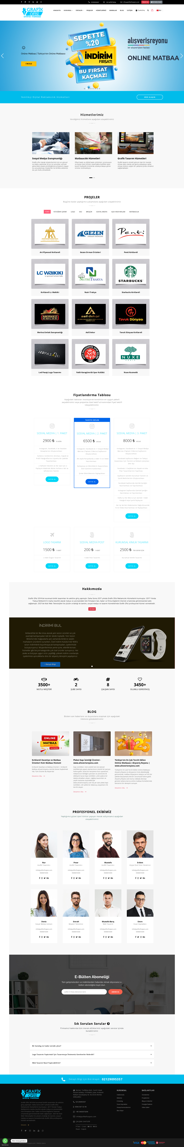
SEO (80, 212)
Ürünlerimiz (145, 1095)
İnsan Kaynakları (122, 1104)
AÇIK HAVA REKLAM (118, 212)
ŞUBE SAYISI (76, 689)
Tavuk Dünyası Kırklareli (131, 332)
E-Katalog (120, 1101)
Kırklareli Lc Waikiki (50, 292)
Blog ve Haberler (147, 1101)
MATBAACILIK (134, 212)
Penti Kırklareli (131, 252)
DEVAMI (92, 609)
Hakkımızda (120, 1095)
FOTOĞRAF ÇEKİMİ (60, 212)
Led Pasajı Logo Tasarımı (50, 372)
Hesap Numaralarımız (124, 1107)
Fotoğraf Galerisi (147, 1104)
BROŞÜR (89, 212)
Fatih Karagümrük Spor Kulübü (90, 372)
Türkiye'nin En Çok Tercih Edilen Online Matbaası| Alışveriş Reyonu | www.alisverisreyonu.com (132, 763)
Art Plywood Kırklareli (50, 252)
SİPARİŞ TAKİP (157, 2)
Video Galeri (145, 1107)
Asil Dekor (90, 332)
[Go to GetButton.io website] (5, 1145)
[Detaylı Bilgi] (50, 659)
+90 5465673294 (111, 2)
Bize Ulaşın (120, 1110)
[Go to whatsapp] (5, 1140)
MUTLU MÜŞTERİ (44, 689)
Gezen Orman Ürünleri (90, 252)
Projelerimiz (145, 1098)
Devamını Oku (37, 776)
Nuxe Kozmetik (131, 372)
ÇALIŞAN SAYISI (108, 689)
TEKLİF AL (145, 2)
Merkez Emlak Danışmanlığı (50, 332)
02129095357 (95, 2)
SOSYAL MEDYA (101, 212)
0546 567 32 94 (81, 1107)
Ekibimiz (119, 1098)
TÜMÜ (47, 212)
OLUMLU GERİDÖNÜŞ (140, 689)
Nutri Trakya (90, 292)
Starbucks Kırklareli (131, 292)
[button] (140, 10)
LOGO (73, 212)
